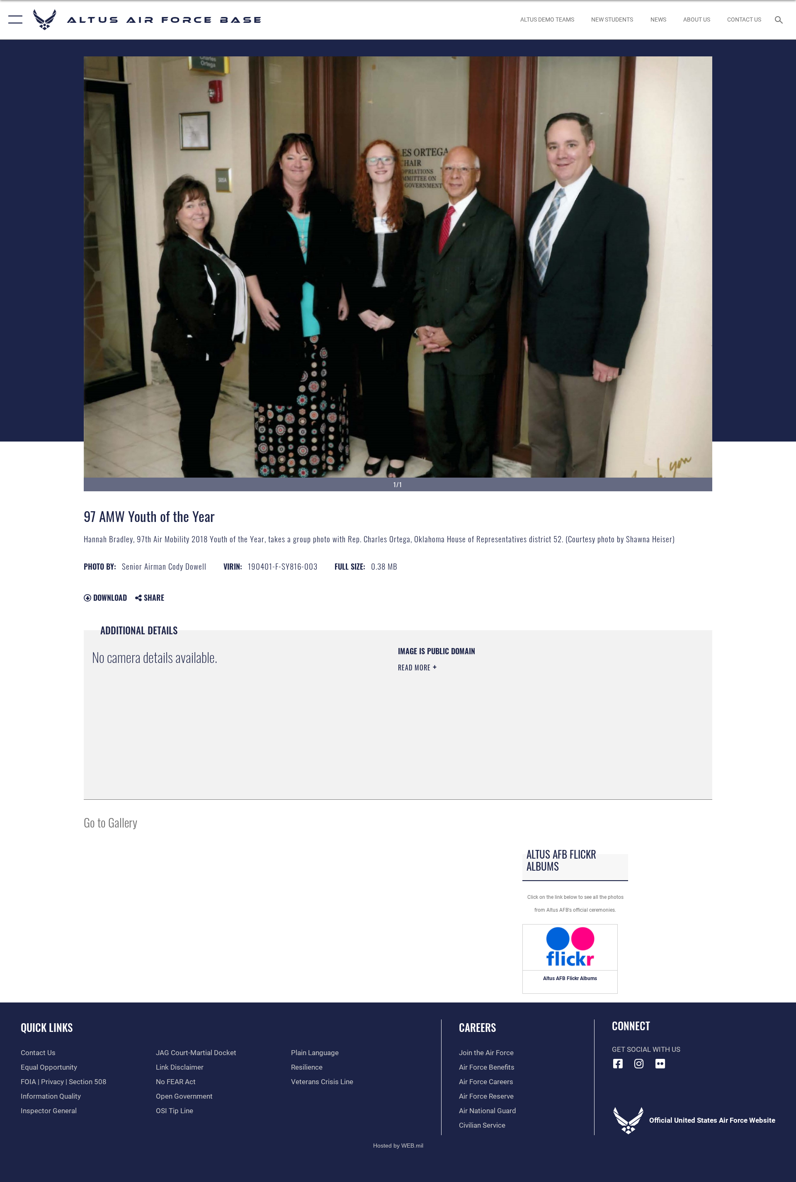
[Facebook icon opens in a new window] (618, 1063)
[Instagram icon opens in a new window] (639, 1063)
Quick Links (47, 1027)
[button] (13, 19)
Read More (415, 667)
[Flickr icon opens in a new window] (660, 1063)
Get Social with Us (646, 1049)
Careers (477, 1027)
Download (109, 597)
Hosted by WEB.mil (398, 1145)
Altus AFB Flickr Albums (570, 978)
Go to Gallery (110, 822)
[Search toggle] (779, 19)
